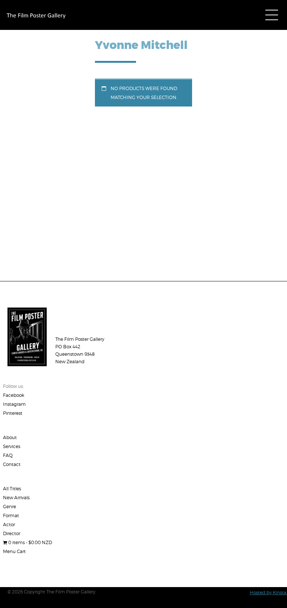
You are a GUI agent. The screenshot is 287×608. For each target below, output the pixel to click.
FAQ (8, 455)
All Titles (12, 488)
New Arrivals (16, 497)
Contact (12, 464)
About (10, 437)
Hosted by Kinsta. (268, 592)
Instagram (14, 404)
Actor (9, 524)
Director (11, 533)
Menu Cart (14, 551)
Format (11, 515)
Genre (9, 506)
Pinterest (12, 413)
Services (11, 446)
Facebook (13, 395)
